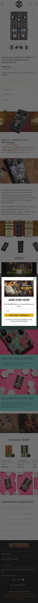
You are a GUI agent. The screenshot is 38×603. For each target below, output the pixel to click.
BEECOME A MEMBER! (19, 315)
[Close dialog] (34, 279)
